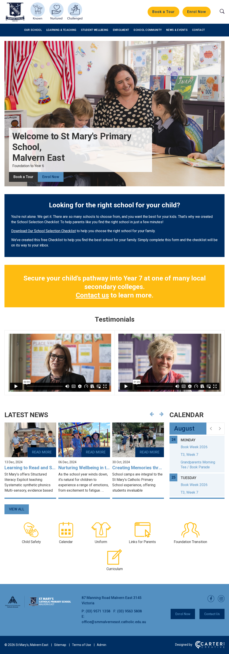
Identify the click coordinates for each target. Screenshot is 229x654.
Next (161, 414)
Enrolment (121, 30)
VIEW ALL (16, 509)
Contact (198, 30)
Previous (151, 414)
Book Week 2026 (194, 447)
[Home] (38, 607)
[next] (219, 428)
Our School (33, 30)
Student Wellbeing (94, 30)
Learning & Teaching (61, 30)
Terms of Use (81, 645)
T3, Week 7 (189, 454)
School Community (148, 30)
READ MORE (42, 452)
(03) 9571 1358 (98, 611)
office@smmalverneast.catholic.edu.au (114, 622)
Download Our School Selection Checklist (43, 231)
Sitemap (60, 645)
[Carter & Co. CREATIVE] (210, 648)
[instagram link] (220, 599)
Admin (101, 645)
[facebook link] (209, 599)
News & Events (177, 30)
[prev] (210, 428)
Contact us (92, 295)
